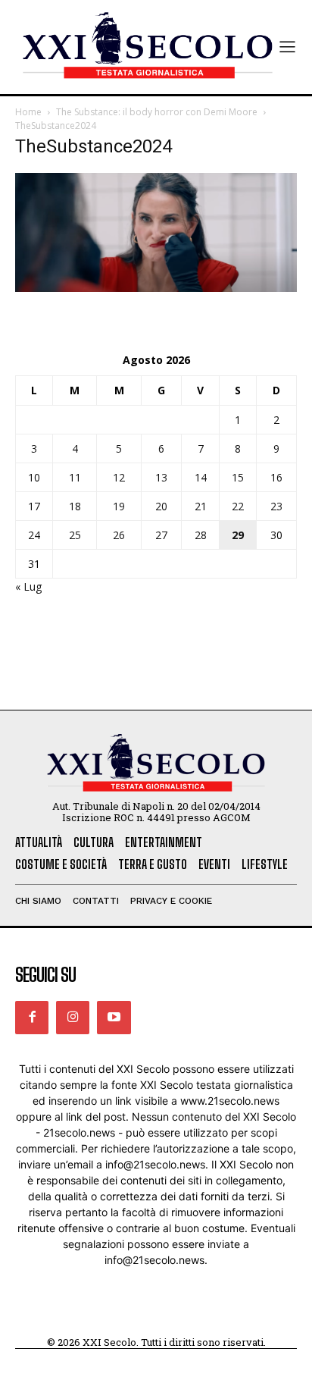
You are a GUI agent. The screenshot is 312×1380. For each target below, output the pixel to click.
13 (161, 477)
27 (161, 535)
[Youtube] (113, 1017)
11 (75, 477)
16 (276, 477)
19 (119, 506)
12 (119, 477)
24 (34, 535)
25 (75, 535)
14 (201, 477)
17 (34, 506)
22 (238, 506)
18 (75, 506)
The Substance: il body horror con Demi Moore (156, 111)
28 (201, 535)
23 (276, 506)
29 (238, 535)
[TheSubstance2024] (156, 287)
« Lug (28, 586)
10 (34, 477)
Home (28, 111)
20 (161, 506)
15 (238, 477)
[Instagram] (72, 1017)
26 (119, 535)
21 (201, 506)
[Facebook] (31, 1017)
